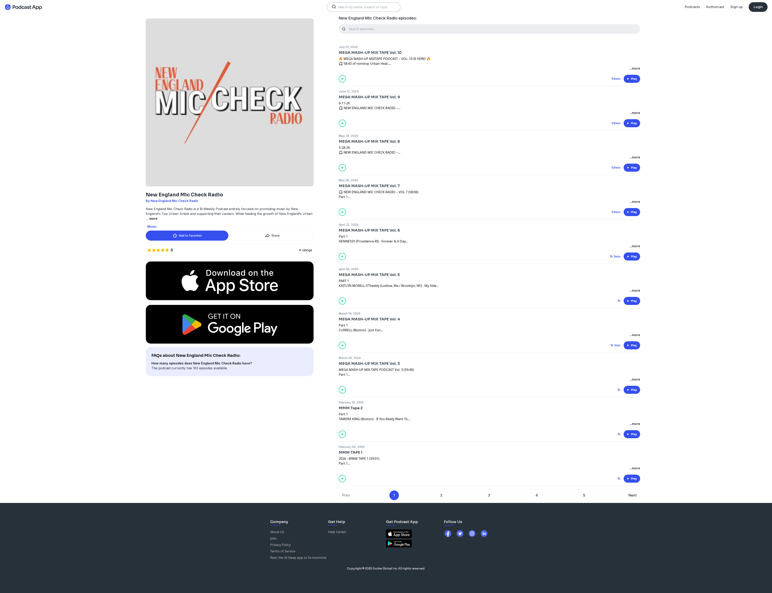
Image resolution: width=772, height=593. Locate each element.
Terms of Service (282, 551)
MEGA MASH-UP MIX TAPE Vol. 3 (369, 363)
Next (632, 495)
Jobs (273, 538)
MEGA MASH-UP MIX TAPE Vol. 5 (369, 275)
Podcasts (692, 7)
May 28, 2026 (348, 135)
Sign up (736, 7)
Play (634, 79)
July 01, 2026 (348, 47)
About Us (277, 532)
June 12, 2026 (349, 91)
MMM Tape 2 (351, 408)
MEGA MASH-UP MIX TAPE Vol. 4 (369, 319)
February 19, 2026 (351, 402)
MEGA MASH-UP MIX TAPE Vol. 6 (369, 230)
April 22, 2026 (348, 224)
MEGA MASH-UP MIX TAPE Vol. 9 (369, 97)
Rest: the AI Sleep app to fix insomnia (298, 557)
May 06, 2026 (348, 180)
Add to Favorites (190, 235)
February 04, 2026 (351, 446)
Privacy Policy (280, 545)
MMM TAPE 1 (350, 452)
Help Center (337, 532)
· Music (151, 227)
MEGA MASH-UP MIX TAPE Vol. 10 (370, 52)
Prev (346, 495)
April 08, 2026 (348, 269)
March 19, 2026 (349, 313)
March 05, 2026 (350, 358)
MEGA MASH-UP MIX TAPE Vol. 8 (369, 141)
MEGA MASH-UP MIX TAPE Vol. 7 (369, 186)
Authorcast (715, 7)
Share (275, 235)
